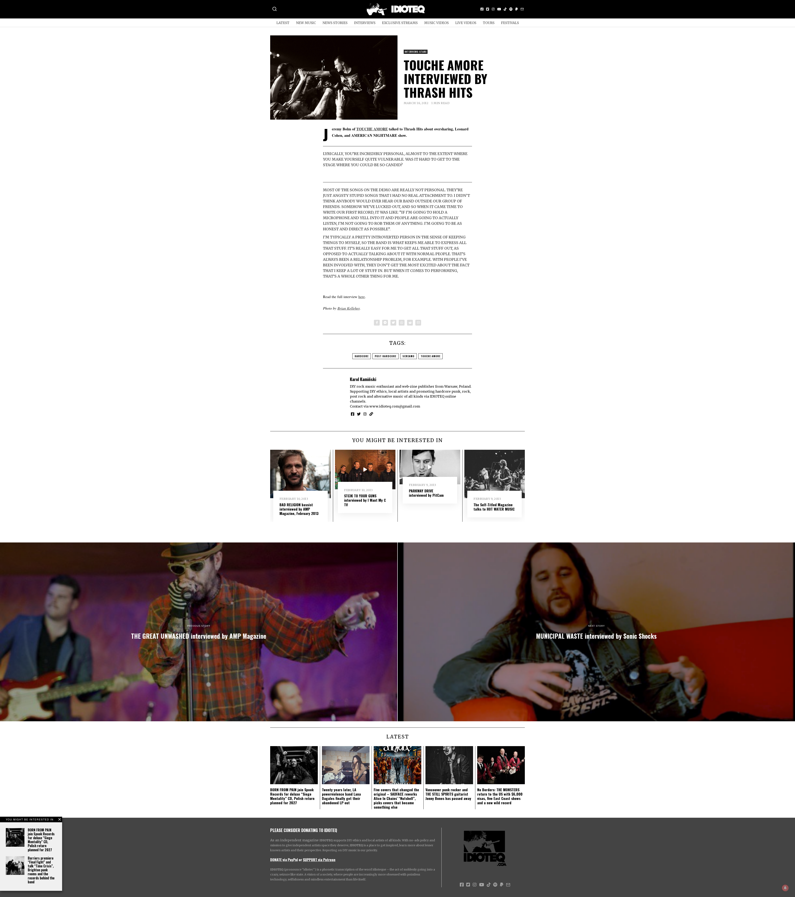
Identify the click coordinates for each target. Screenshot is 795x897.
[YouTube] (499, 9)
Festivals (510, 23)
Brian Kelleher (348, 308)
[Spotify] (511, 9)
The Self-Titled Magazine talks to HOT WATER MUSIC (494, 507)
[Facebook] (481, 9)
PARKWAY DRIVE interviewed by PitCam (426, 493)
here (361, 296)
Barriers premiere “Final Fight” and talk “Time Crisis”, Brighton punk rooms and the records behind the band (41, 870)
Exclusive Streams (400, 23)
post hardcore (385, 356)
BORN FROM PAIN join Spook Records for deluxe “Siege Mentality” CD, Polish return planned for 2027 (41, 839)
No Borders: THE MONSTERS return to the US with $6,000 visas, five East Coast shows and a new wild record (500, 796)
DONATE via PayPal (284, 859)
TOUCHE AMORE (372, 129)
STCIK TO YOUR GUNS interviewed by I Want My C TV (365, 500)
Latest (282, 23)
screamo (408, 356)
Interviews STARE (416, 51)
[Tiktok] (505, 9)
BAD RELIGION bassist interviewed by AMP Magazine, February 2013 (298, 509)
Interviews (364, 23)
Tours (488, 23)
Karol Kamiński (363, 379)
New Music (306, 23)
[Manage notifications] (785, 888)
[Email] (522, 9)
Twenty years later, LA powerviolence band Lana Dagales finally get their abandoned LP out (341, 796)
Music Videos (436, 23)
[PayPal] (516, 9)
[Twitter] (487, 9)
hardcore (362, 356)
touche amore (430, 356)
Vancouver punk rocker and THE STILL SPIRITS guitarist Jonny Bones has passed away (448, 794)
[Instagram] (493, 9)
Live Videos (465, 23)
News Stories (335, 23)
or (300, 859)
